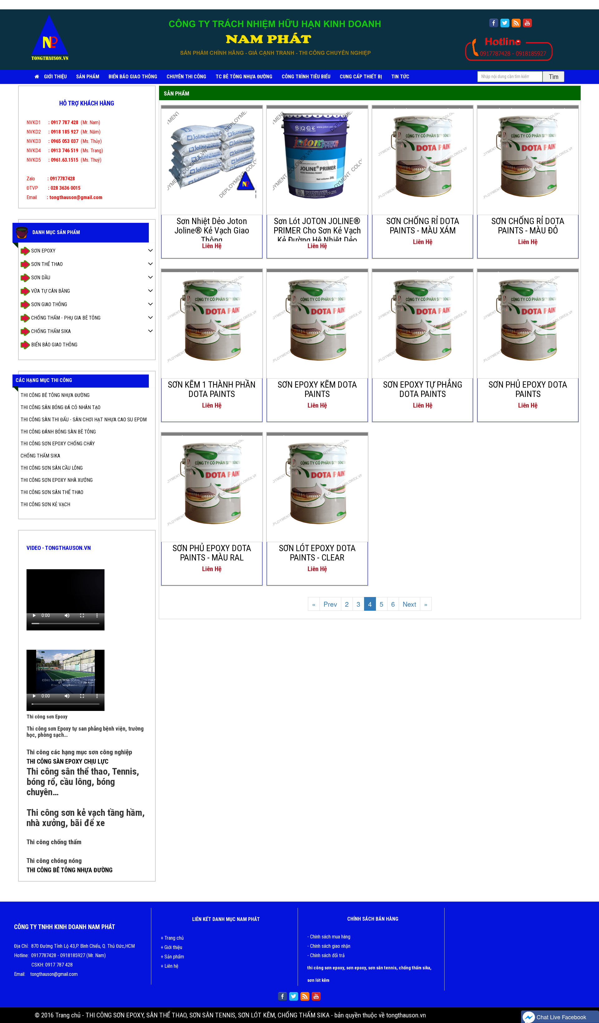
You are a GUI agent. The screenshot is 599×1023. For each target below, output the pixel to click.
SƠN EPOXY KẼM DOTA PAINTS (317, 389)
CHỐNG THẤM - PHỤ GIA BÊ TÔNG (65, 318)
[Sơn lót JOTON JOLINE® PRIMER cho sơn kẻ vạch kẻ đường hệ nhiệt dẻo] (317, 154)
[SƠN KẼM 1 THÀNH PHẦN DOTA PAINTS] (212, 318)
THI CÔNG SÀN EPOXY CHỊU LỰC (67, 761)
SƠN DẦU (40, 277)
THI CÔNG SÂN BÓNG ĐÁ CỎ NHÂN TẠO (60, 407)
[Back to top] (588, 1000)
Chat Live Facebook (560, 1017)
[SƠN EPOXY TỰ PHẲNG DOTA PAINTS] (422, 318)
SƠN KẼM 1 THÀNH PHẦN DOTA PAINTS (212, 389)
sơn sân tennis (382, 968)
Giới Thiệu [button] (55, 77)
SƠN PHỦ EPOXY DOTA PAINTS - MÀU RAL (212, 553)
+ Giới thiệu (171, 947)
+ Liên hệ (169, 966)
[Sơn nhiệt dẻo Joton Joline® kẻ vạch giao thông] (212, 154)
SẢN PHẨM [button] (87, 77)
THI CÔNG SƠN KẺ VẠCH (45, 504)
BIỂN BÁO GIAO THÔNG (133, 77)
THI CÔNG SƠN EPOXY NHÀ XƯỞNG (57, 480)
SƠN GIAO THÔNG (48, 304)
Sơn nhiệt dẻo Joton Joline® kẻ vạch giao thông (211, 231)
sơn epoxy (356, 968)
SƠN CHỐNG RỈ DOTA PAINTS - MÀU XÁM (422, 226)
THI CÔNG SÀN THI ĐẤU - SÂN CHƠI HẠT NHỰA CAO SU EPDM (84, 420)
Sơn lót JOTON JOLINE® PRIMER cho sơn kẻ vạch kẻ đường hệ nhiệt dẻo (317, 231)
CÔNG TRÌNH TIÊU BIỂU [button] (306, 77)
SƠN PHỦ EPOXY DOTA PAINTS (528, 389)
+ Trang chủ (172, 938)
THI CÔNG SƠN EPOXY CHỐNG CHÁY (58, 444)
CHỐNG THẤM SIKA (50, 331)
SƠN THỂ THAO (46, 264)
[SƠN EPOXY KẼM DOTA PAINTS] (317, 318)
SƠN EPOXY (43, 250)
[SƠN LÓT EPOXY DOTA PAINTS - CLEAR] (317, 482)
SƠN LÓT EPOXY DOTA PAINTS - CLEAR (317, 553)
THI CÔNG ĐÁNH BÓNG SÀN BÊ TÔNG (58, 432)
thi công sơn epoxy (325, 968)
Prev (330, 604)
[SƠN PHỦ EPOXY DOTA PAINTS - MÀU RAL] (212, 482)
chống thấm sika (414, 968)
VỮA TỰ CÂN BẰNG (50, 291)
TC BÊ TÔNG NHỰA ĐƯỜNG (244, 77)
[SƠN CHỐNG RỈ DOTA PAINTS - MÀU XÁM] (422, 154)
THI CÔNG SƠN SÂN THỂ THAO (52, 492)
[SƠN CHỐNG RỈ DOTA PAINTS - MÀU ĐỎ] (528, 154)
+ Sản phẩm (172, 957)
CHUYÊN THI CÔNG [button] (186, 77)
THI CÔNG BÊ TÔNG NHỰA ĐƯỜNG (55, 395)
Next (409, 604)
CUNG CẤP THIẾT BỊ (361, 77)
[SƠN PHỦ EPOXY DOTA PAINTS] (528, 318)
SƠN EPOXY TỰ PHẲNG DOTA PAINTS (422, 389)
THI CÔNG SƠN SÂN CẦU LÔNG (52, 468)
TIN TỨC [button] (400, 77)
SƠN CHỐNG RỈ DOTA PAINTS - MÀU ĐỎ (527, 226)
